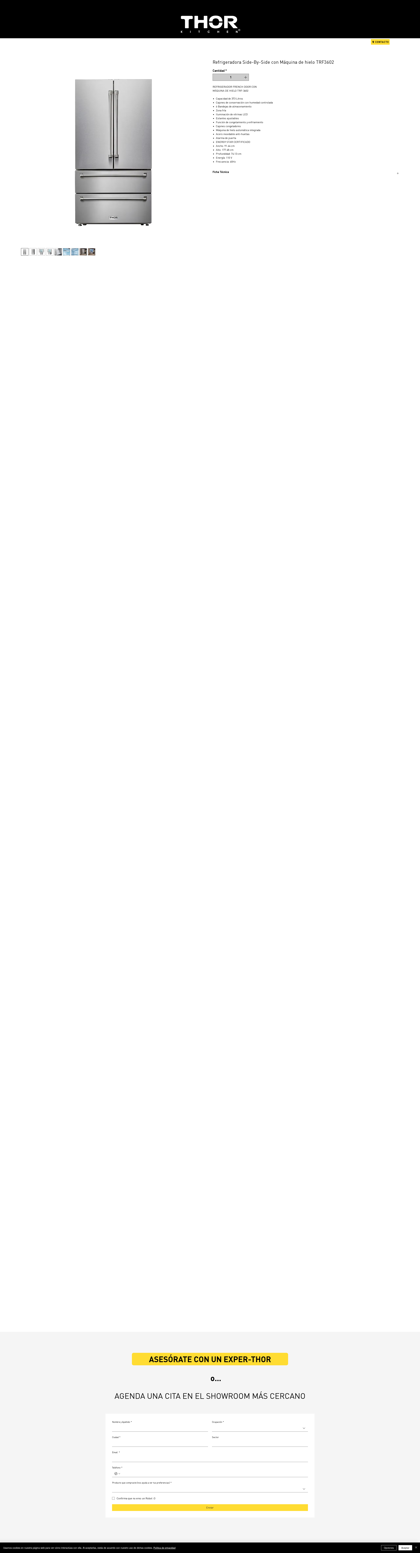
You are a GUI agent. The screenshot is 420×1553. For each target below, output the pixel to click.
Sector (215, 1437)
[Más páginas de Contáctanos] (229, 41)
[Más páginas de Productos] (115, 41)
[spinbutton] (230, 77)
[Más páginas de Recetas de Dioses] (150, 41)
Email (116, 1452)
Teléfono (117, 1467)
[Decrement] (215, 77)
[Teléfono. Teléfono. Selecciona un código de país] (117, 1474)
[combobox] (260, 1428)
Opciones (389, 1547)
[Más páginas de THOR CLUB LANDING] (269, 41)
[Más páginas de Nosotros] (202, 41)
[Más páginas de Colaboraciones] (180, 41)
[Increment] (245, 77)
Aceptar (405, 1547)
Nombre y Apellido (122, 1421)
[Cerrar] (416, 1547)
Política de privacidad (164, 1547)
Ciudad (116, 1437)
